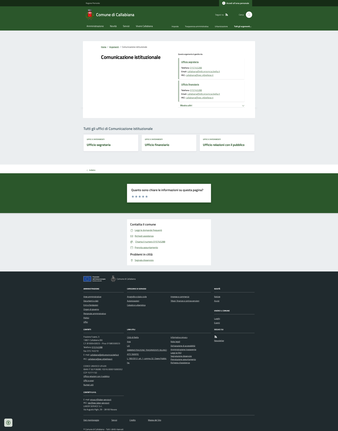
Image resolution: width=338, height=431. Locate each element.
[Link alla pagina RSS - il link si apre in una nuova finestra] (226, 14)
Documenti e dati (90, 300)
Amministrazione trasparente (183, 349)
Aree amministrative (92, 296)
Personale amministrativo (94, 313)
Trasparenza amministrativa (196, 26)
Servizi (126, 26)
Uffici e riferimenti (96, 139)
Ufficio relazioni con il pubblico (96, 376)
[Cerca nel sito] (248, 14)
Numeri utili (88, 384)
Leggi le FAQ (176, 352)
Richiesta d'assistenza (180, 362)
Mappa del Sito (154, 420)
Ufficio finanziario (190, 84)
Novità (113, 26)
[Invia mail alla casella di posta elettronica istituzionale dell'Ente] (104, 355)
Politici (86, 317)
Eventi (217, 322)
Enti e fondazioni (90, 305)
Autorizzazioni (133, 300)
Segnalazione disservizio (181, 356)
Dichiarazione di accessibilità (183, 345)
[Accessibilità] (8, 423)
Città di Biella (133, 337)
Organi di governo (91, 309)
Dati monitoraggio (91, 420)
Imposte (175, 26)
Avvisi (216, 300)
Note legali (175, 341)
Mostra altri (186, 105)
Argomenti (114, 47)
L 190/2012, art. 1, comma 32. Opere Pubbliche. (146, 360)
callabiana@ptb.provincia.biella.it (203, 71)
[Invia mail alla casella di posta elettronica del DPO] (100, 399)
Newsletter (219, 340)
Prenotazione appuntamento (183, 359)
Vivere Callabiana (144, 26)
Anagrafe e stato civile (137, 296)
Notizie (217, 296)
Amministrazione (95, 26)
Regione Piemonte (93, 3)
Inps (129, 341)
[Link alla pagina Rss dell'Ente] (215, 336)
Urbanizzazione (221, 26)
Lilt (128, 345)
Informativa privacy (179, 337)
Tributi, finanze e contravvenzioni (185, 300)
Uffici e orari (88, 380)
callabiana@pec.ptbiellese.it (199, 75)
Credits (133, 420)
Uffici (85, 322)
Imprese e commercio (180, 296)
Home (103, 47)
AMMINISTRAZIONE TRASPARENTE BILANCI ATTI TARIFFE (147, 352)
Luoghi (217, 318)
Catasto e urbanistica (136, 305)
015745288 (196, 68)
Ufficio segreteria (190, 62)
